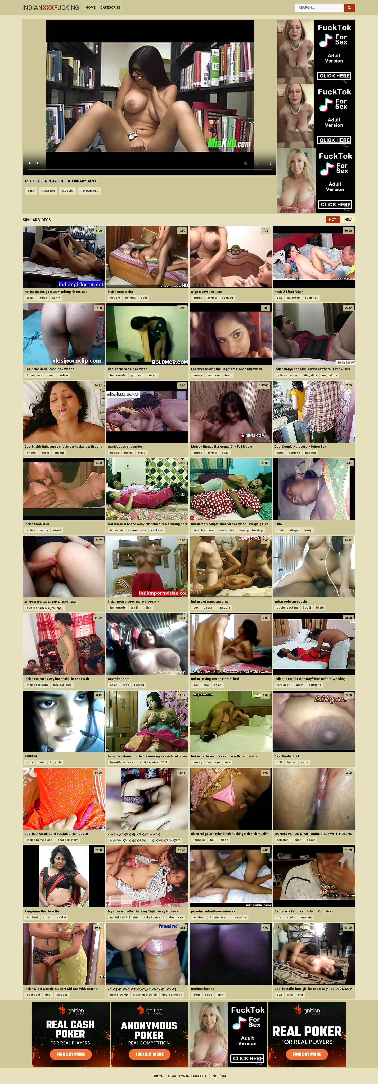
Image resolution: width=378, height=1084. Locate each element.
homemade (34, 375)
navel (57, 530)
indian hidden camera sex (128, 530)
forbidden (283, 685)
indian (43, 297)
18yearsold (89, 190)
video (152, 375)
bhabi (280, 530)
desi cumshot (172, 995)
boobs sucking (287, 607)
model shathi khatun (124, 917)
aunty (56, 297)
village (294, 530)
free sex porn (62, 685)
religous (199, 840)
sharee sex (226, 530)
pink (220, 995)
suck (304, 762)
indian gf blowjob (145, 995)
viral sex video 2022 (153, 762)
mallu (141, 452)
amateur (48, 190)
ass (206, 685)
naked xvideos (154, 917)
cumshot (311, 297)
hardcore (293, 297)
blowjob (55, 762)
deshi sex (176, 917)
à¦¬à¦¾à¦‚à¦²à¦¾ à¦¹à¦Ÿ (165, 840)
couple (115, 297)
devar (45, 452)
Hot (332, 220)
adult (280, 452)
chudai (31, 452)
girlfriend (137, 375)
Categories (110, 8)
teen (31, 190)
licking (212, 297)
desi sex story (68, 840)
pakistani (283, 840)
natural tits (329, 375)
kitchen (310, 452)
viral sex (157, 530)
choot (311, 840)
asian (114, 685)
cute (30, 762)
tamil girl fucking (251, 530)
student (32, 917)
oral (300, 995)
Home (90, 8)
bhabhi (59, 452)
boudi (307, 607)
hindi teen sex (203, 530)
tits (279, 917)
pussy (197, 297)
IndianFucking (50, 7)
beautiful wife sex (122, 762)
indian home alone (39, 840)
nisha (224, 840)
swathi (61, 917)
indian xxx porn (37, 685)
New (348, 220)
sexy (225, 452)
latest (299, 685)
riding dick (309, 375)
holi (212, 840)
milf (227, 762)
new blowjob (119, 995)
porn (196, 995)
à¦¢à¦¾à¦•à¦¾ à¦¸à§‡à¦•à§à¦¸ (45, 608)
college (130, 297)
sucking (227, 297)
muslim (68, 190)
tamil (30, 297)
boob (208, 995)
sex (279, 297)
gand (297, 840)
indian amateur (287, 375)
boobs (114, 452)
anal (290, 995)
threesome (238, 917)
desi (144, 297)
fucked (139, 685)
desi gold (33, 995)
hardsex (294, 452)
